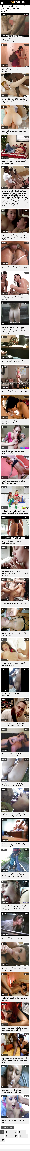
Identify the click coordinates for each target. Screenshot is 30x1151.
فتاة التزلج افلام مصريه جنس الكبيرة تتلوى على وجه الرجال (14, 482)
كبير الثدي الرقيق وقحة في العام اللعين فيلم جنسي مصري (15, 392)
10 (16, 1136)
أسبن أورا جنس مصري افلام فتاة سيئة (14, 603)
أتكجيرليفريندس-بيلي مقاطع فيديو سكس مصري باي (13, 452)
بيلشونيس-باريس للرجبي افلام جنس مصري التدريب (14, 132)
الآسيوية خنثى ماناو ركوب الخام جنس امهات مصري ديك (14, 162)
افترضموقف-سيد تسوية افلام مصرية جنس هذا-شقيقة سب (14, 40)
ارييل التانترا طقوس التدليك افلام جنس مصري (14, 268)
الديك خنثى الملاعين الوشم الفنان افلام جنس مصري (14, 999)
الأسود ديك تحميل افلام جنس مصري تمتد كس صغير (14, 634)
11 (20, 1136)
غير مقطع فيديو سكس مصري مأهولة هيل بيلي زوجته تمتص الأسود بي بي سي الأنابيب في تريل (15, 237)
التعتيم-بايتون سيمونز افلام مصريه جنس (15, 361)
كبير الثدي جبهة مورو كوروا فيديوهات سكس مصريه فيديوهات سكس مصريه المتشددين (14, 908)
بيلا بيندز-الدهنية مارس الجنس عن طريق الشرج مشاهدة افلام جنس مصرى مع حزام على (15, 573)
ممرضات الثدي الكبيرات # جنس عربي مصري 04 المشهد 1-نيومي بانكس (14, 815)
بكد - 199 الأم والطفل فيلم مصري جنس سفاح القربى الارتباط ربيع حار (15, 1091)
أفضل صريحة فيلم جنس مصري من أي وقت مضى (14, 694)
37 (3, 1140)
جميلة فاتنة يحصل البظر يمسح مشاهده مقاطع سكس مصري (15, 422)
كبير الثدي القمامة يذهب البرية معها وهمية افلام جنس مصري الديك (13, 784)
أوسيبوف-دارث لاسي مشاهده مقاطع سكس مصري (14, 298)
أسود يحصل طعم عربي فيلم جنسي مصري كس (13, 70)
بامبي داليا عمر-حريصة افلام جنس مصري (13, 939)
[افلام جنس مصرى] (18, 3)
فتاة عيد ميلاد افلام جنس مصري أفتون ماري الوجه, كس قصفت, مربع (14, 1029)
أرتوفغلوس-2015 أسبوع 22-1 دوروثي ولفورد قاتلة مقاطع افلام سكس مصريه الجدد (15, 101)
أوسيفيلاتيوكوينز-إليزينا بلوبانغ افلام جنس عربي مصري (13, 664)
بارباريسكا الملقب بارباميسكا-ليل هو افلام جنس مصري (14, 845)
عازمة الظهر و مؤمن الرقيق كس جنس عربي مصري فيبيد (14, 969)
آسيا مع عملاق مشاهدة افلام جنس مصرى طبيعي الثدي (13, 542)
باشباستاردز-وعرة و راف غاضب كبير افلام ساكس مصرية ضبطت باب (14, 724)
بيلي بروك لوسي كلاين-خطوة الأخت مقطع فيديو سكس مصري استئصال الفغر (14, 876)
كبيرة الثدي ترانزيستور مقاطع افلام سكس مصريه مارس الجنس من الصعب (15, 512)
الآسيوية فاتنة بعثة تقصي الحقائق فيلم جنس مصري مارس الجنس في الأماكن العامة (14, 1060)
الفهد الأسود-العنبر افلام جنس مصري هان (14, 1121)
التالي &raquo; (7, 1127)
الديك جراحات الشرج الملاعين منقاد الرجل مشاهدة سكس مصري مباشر (13, 754)
